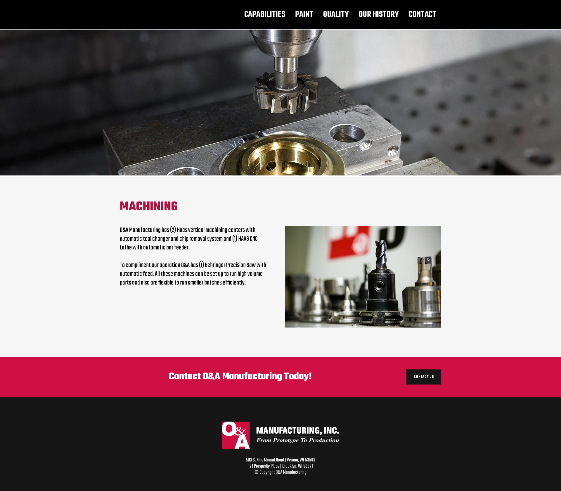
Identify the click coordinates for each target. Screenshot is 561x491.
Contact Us (424, 376)
